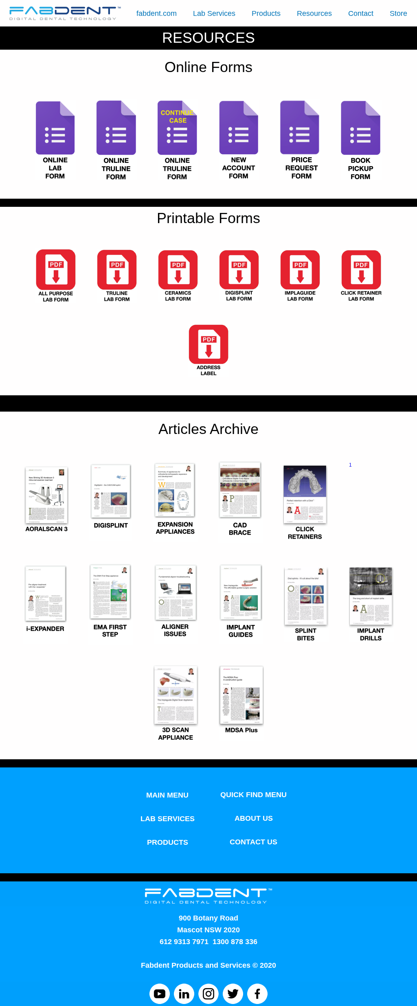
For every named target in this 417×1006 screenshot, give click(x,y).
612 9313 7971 (184, 942)
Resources (314, 13)
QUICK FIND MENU (253, 795)
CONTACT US (253, 842)
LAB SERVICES (167, 819)
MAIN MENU (167, 795)
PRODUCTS (167, 842)
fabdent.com (156, 13)
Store (398, 13)
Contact (360, 13)
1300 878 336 (235, 942)
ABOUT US (254, 818)
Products (266, 13)
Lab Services (214, 13)
